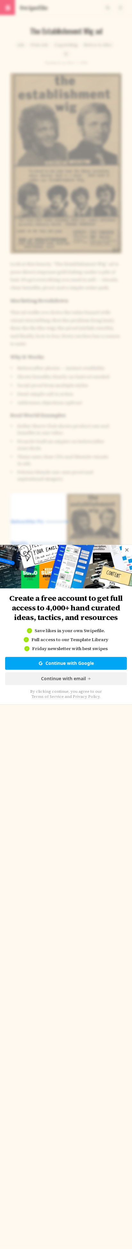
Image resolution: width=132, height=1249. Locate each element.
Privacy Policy (86, 696)
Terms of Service (47, 696)
